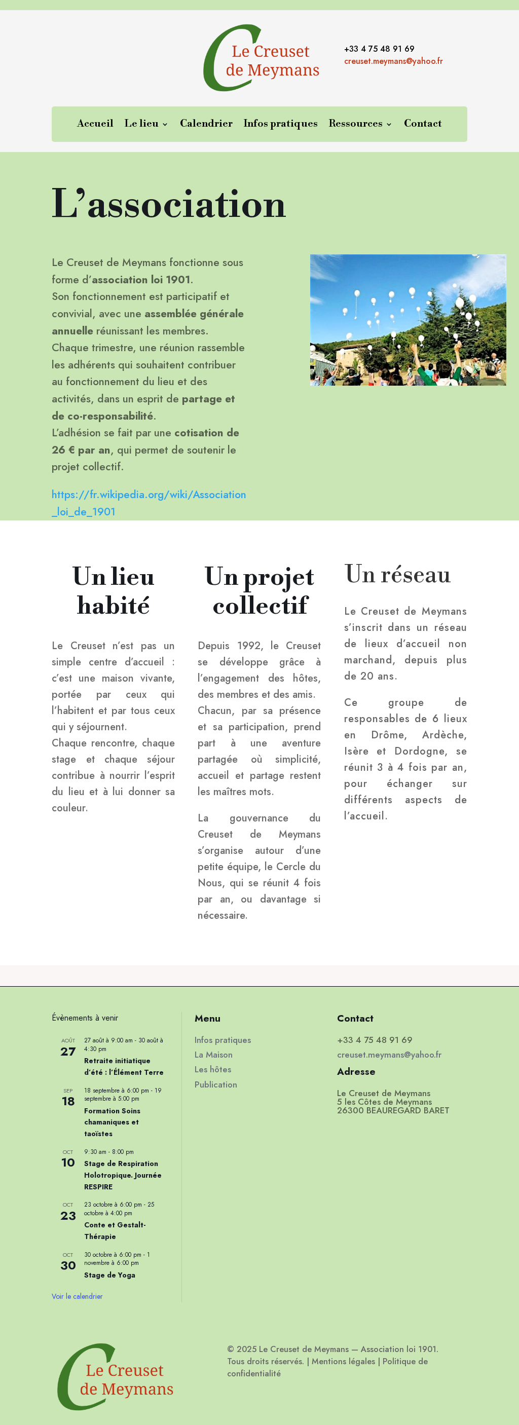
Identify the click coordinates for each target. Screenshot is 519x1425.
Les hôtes (213, 1069)
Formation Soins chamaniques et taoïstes (112, 1122)
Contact (423, 125)
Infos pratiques (281, 125)
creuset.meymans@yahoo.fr (393, 61)
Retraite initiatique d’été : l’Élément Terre (124, 1066)
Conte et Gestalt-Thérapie (114, 1231)
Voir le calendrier (77, 1296)
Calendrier (206, 125)
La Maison (214, 1054)
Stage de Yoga (109, 1275)
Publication (216, 1084)
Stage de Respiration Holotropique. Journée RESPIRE (123, 1174)
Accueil (95, 125)
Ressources (356, 125)
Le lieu (142, 125)
